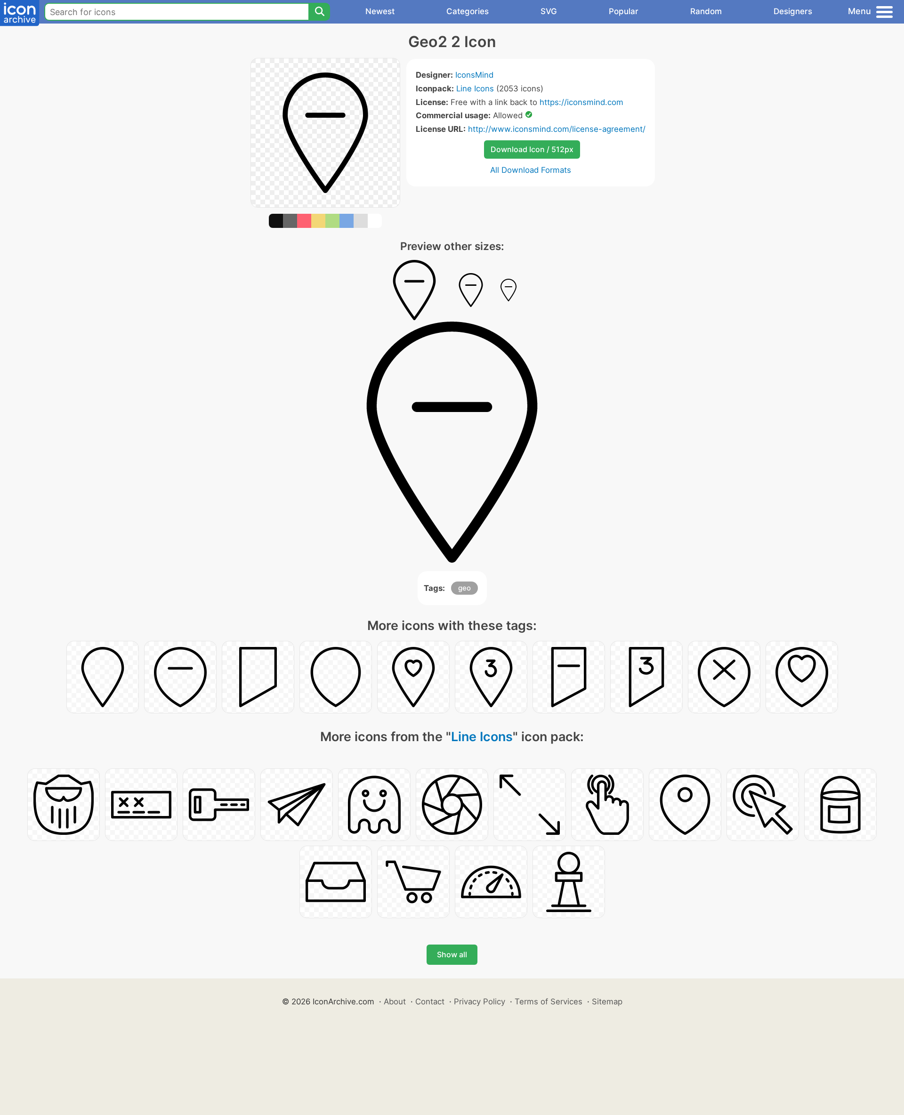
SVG (549, 11)
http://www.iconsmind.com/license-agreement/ (557, 129)
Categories (467, 11)
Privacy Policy (479, 1001)
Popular (623, 11)
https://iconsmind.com (581, 102)
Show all (452, 954)
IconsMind (474, 75)
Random (706, 11)
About (395, 1001)
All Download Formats (530, 170)
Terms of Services (548, 1001)
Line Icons (475, 88)
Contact (429, 1001)
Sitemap (607, 1001)
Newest (380, 11)
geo (464, 587)
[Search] (319, 12)
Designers (793, 11)
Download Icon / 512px (532, 149)
